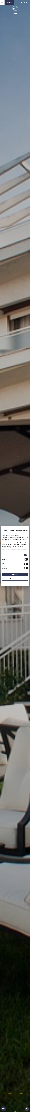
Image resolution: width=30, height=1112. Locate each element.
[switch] (26, 559)
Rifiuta (15, 583)
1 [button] (13, 1111)
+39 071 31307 (22, 2)
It (24, 2)
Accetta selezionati (15, 578)
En (28, 2)
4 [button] (17, 1111)
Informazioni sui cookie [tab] (22, 530)
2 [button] (14, 1111)
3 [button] (15, 1111)
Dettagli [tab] (12, 530)
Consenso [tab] (4, 530)
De (26, 2)
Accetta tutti (15, 574)
